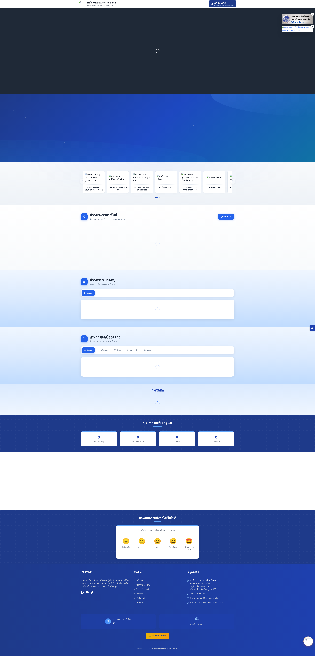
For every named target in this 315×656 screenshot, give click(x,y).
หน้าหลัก (140, 580)
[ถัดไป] (233, 181)
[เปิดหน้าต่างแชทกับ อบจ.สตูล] (308, 641)
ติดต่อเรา (140, 602)
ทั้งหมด (89, 293)
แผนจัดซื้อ (134, 350)
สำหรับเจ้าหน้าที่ (159, 636)
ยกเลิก (149, 350)
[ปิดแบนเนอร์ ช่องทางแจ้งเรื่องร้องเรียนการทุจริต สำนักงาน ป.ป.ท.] (312, 14)
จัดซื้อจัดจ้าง (141, 598)
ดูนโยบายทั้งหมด (129, 150)
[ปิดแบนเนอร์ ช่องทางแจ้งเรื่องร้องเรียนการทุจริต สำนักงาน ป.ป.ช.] (312, 26)
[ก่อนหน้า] (82, 181)
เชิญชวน (104, 350)
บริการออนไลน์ (143, 585)
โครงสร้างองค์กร (143, 589)
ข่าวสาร (139, 594)
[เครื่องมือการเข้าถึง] (312, 328)
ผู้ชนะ (119, 350)
